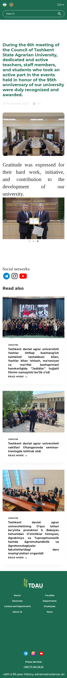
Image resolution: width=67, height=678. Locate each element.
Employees (49, 606)
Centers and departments (17, 606)
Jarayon (13, 345)
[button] (29, 241)
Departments (50, 601)
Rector (17, 595)
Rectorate (17, 601)
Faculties (49, 595)
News (50, 612)
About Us (17, 612)
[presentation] (5, 221)
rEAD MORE (17, 376)
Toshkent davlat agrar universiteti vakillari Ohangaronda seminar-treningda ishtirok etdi (33, 447)
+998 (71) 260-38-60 (33, 667)
